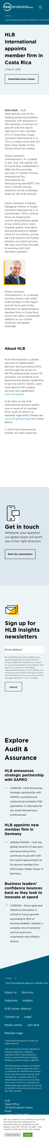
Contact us (27, 678)
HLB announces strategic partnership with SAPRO (24, 775)
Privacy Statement (16, 667)
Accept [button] (28, 1135)
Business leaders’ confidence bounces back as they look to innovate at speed (23, 890)
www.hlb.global (14, 394)
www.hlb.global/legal (18, 418)
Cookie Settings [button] (12, 1135)
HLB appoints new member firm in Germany (22, 829)
